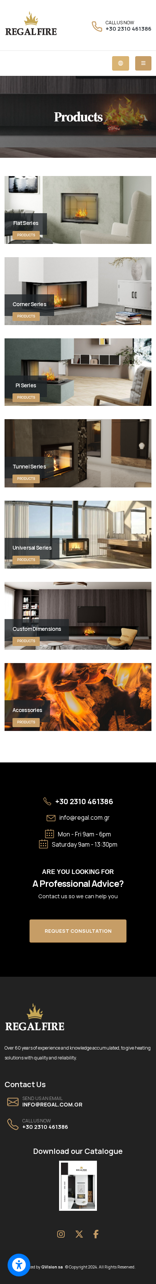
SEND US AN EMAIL (42, 1098)
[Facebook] (95, 1234)
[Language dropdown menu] (120, 63)
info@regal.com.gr (84, 817)
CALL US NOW (120, 22)
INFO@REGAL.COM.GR (52, 1104)
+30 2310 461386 (128, 28)
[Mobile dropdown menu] (143, 63)
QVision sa (53, 1267)
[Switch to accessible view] (19, 1265)
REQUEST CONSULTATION (78, 930)
